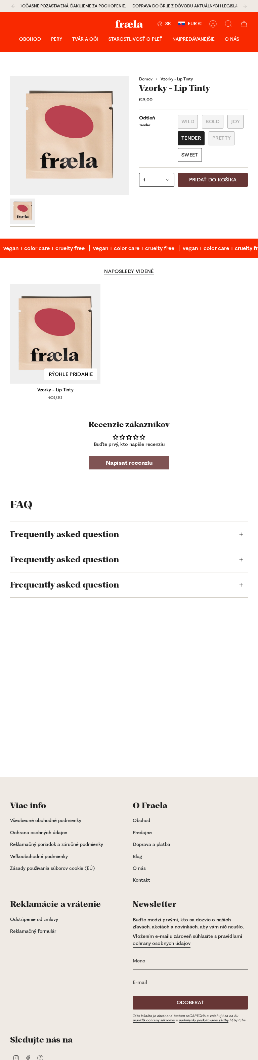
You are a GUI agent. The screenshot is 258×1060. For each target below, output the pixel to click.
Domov (146, 78)
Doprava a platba (151, 844)
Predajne (142, 832)
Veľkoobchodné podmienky (39, 856)
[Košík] (244, 24)
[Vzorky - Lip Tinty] (55, 334)
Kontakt (141, 880)
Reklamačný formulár (33, 931)
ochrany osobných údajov (161, 943)
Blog (137, 856)
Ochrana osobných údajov (38, 832)
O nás (139, 868)
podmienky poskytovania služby (203, 1020)
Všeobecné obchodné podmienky (45, 820)
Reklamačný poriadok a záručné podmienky (56, 844)
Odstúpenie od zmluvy (34, 919)
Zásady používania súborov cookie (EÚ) (52, 868)
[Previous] (13, 6)
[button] (30, 40)
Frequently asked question (64, 534)
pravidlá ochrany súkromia (154, 1020)
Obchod (141, 820)
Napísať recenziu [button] (129, 462)
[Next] (245, 6)
